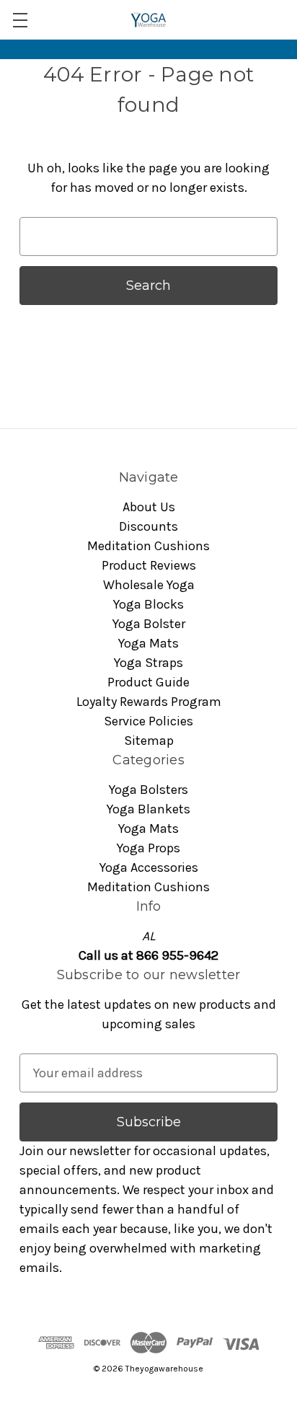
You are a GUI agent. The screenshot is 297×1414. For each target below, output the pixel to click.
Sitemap (149, 740)
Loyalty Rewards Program (148, 702)
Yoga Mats (148, 643)
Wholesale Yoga (149, 585)
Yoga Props (148, 848)
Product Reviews (149, 565)
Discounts (148, 526)
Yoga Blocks (148, 604)
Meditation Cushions (148, 546)
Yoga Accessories (148, 867)
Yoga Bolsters (148, 789)
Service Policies (148, 721)
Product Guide (148, 682)
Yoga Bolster (148, 624)
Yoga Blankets (148, 809)
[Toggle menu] (20, 20)
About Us (149, 507)
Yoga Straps (148, 663)
